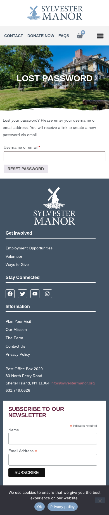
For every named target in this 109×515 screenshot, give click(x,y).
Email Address (22, 450)
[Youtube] (34, 293)
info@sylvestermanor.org (73, 383)
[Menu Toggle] (100, 36)
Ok (39, 506)
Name (13, 430)
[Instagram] (47, 293)
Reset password (26, 169)
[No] (100, 500)
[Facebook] (10, 293)
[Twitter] (22, 293)
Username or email (30, 146)
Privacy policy (62, 506)
